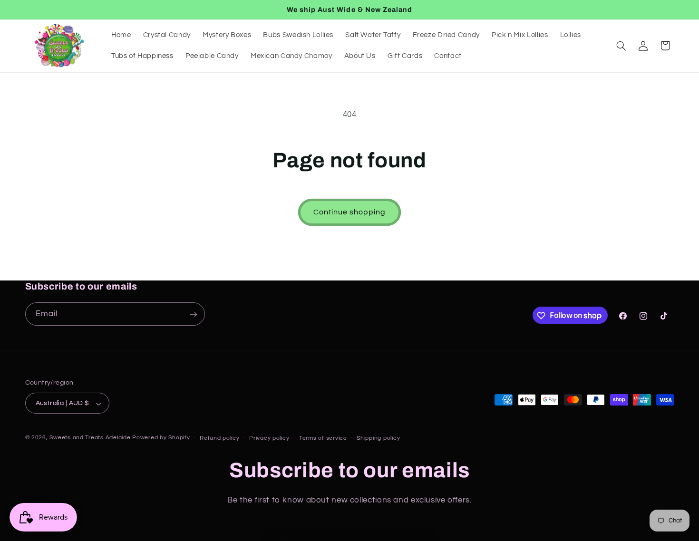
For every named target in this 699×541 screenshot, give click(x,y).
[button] (621, 46)
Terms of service (323, 438)
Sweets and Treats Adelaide (89, 438)
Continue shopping (349, 212)
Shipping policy (378, 438)
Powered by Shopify (161, 438)
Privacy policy (269, 438)
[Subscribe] (193, 314)
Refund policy (220, 438)
